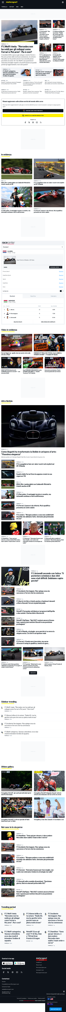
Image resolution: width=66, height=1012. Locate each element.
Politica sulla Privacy (43, 998)
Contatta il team (6, 986)
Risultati (61, 271)
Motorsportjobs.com (41, 967)
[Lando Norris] (7, 309)
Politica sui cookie (32, 998)
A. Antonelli (12, 317)
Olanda (10, 251)
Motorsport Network (29, 1000)
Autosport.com (40, 970)
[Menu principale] (3, 2)
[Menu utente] (62, 2)
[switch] (61, 291)
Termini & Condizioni (21, 998)
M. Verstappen (13, 313)
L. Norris (11, 309)
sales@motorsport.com (8, 989)
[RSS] (40, 122)
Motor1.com (39, 965)
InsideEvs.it (39, 962)
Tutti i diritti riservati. (41, 1000)
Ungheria (11, 300)
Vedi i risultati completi (48, 321)
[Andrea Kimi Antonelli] (7, 317)
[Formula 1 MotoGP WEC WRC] (33, 247)
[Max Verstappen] (7, 313)
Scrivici (3, 981)
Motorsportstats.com (41, 972)
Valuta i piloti (18, 321)
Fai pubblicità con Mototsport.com (10, 984)
